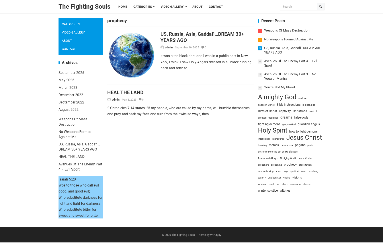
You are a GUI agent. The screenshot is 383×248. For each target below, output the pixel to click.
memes (274, 145)
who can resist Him (268, 184)
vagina (286, 177)
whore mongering (291, 184)
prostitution (305, 164)
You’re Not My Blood (279, 87)
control (313, 111)
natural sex (287, 145)
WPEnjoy (215, 234)
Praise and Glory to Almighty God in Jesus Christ (285, 158)
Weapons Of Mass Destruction (286, 30)
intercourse (278, 138)
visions (297, 177)
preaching (276, 164)
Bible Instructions (289, 104)
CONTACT (69, 49)
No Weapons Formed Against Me (288, 39)
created (262, 117)
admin (169, 47)
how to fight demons (303, 131)
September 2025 (71, 73)
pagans (300, 145)
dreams (286, 117)
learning (262, 145)
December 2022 (71, 95)
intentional (264, 138)
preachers (263, 164)
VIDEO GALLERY (73, 32)
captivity (285, 111)
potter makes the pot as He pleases (278, 151)
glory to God (289, 124)
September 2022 (71, 102)
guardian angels (309, 124)
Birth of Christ (267, 111)
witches (285, 190)
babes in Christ (266, 104)
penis (310, 145)
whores (307, 184)
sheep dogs (282, 171)
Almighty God (277, 97)
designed (273, 117)
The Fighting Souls (84, 6)
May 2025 (66, 80)
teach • (262, 177)
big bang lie (309, 104)
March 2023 (68, 87)
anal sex (302, 98)
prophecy (290, 164)
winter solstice (268, 190)
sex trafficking (266, 171)
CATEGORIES (71, 24)
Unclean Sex (274, 177)
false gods (301, 117)
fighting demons (269, 124)
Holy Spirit (272, 130)
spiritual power (298, 171)
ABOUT (67, 40)
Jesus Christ (304, 138)
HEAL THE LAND (125, 92)
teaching (313, 171)
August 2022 (68, 109)
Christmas (300, 111)
